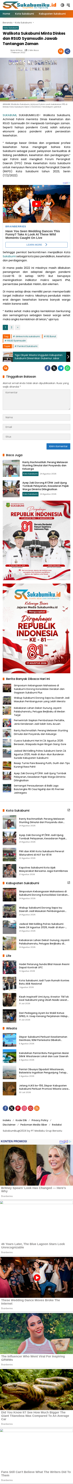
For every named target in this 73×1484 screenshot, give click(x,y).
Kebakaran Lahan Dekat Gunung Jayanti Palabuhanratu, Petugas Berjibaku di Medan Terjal (39, 711)
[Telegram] (61, 368)
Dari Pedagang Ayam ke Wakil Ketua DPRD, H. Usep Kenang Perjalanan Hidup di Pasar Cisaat (43, 1014)
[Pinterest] (18, 1108)
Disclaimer (9, 1124)
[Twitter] (54, 368)
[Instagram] (24, 1108)
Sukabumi (9, 256)
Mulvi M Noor (17, 50)
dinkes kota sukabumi (28, 336)
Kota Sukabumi (11, 27)
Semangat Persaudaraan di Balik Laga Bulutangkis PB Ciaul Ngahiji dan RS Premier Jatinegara (39, 789)
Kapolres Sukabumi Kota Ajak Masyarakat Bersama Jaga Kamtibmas (43, 869)
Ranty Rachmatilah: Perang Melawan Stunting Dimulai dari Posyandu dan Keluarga (45, 466)
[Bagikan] (67, 51)
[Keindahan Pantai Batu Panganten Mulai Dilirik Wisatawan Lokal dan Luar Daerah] (9, 1056)
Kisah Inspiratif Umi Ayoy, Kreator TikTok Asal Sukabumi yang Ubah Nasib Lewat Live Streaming (44, 998)
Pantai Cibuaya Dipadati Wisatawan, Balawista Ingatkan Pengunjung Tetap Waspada (42, 1071)
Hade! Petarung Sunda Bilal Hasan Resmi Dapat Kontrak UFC (44, 966)
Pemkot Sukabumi (27, 346)
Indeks (7, 1120)
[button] (62, 5)
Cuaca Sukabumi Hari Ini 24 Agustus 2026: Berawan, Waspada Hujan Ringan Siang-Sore (40, 742)
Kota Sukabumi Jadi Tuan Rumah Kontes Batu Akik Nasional (44, 982)
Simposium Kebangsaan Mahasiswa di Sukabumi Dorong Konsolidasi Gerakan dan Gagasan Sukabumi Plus (39, 689)
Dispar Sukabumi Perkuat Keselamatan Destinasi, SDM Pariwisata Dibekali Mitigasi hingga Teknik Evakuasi (43, 1038)
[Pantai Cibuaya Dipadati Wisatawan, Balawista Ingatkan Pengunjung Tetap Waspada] (9, 1072)
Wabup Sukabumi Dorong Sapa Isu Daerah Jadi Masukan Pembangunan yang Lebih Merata (41, 699)
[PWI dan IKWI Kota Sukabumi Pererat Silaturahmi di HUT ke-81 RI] (9, 854)
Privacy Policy (40, 1120)
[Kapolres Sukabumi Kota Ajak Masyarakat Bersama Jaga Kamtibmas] (9, 871)
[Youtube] (30, 1108)
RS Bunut (51, 336)
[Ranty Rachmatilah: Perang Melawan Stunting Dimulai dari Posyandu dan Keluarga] (11, 468)
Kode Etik (21, 1120)
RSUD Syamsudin (16, 340)
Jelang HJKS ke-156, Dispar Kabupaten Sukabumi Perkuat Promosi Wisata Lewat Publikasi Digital (44, 1087)
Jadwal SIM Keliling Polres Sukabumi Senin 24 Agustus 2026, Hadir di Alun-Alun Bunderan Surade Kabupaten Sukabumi (40, 754)
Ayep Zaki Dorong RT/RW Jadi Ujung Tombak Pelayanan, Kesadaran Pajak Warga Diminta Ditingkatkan (45, 486)
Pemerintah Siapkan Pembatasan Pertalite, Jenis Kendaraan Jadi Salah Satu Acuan (39, 722)
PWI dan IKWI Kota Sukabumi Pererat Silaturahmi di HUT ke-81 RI (41, 853)
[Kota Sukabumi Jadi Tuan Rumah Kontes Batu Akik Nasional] (9, 983)
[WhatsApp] (67, 368)
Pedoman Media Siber (33, 1124)
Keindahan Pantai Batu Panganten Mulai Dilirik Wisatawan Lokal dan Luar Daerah (44, 1055)
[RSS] (37, 1108)
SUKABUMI (9, 115)
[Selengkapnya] (68, 810)
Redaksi (57, 1124)
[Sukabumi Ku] (30, 5)
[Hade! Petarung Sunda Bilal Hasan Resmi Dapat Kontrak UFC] (9, 967)
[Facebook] (47, 368)
